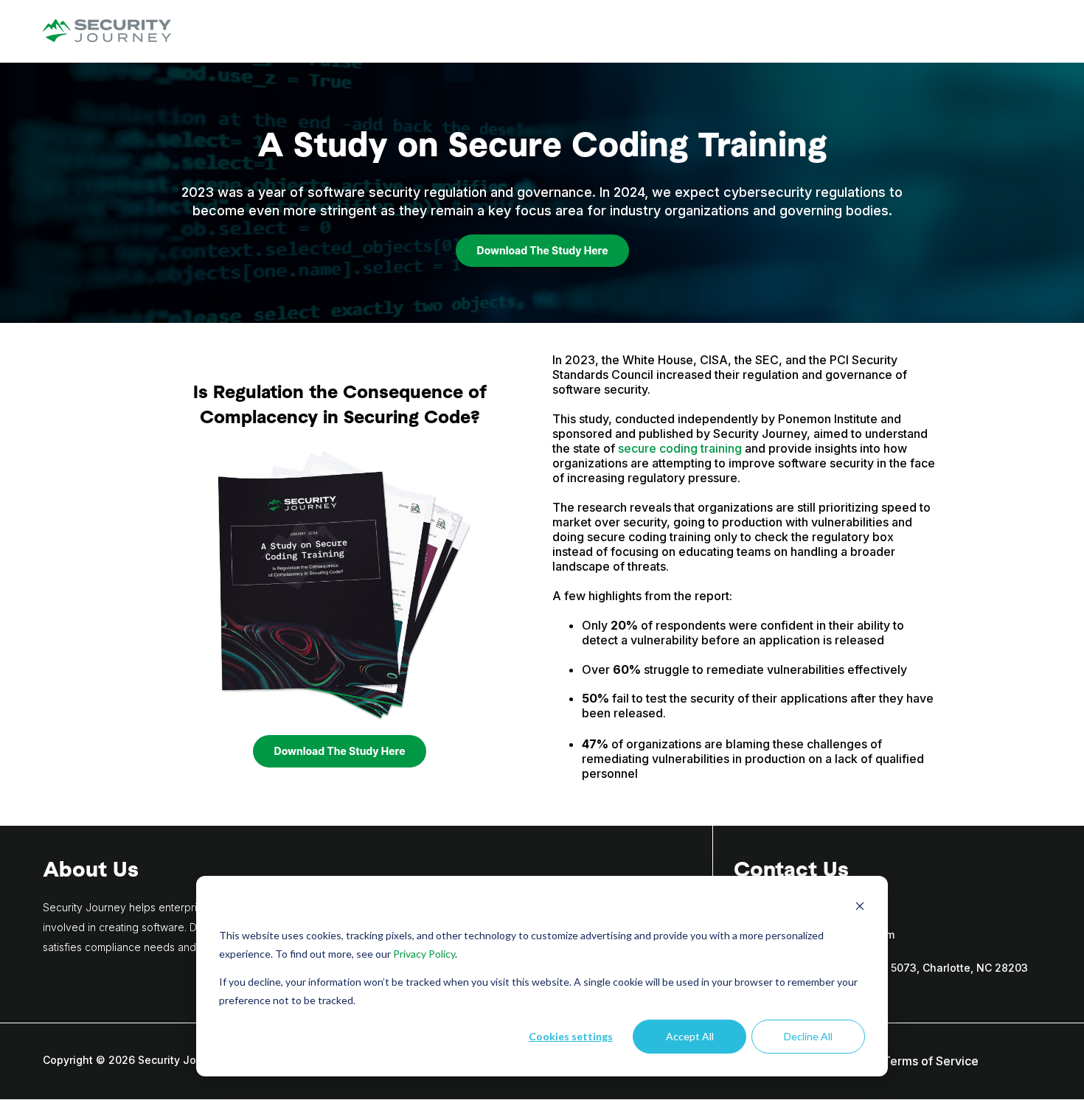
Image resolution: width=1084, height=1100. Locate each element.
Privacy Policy (424, 953)
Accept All (690, 1036)
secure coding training (680, 448)
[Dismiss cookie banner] (860, 908)
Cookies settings (571, 1036)
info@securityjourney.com (827, 934)
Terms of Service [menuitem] (931, 1061)
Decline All (808, 1036)
